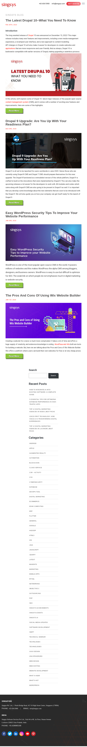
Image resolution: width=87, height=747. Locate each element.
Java (31, 545)
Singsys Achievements (39, 608)
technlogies (34, 642)
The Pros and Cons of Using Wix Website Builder (43, 295)
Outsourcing (35, 593)
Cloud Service (35, 467)
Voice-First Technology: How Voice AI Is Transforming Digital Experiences (43, 419)
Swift (31, 632)
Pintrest (33, 733)
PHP (31, 598)
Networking (34, 584)
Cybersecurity (35, 482)
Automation (34, 458)
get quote (73, 4)
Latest (32, 559)
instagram (21, 733)
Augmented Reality (37, 453)
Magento (33, 564)
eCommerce (34, 501)
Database (33, 487)
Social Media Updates (38, 622)
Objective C (34, 588)
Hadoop (32, 530)
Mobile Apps (34, 574)
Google (32, 525)
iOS (30, 540)
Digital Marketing (37, 497)
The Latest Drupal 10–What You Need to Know (41, 20)
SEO (31, 603)
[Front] (9, 4)
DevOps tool (34, 492)
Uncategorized (35, 656)
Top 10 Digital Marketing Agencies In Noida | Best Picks (42, 410)
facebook (4, 733)
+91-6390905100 (15, 726)
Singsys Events (36, 613)
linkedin (15, 733)
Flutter (32, 516)
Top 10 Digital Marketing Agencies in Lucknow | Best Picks (41, 428)
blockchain (34, 463)
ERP (31, 511)
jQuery (32, 555)
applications (10, 48)
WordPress (34, 685)
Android (32, 443)
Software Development (39, 627)
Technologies (35, 646)
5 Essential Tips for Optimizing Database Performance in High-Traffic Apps (43, 402)
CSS (31, 477)
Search (33, 370)
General (33, 521)
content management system (17, 102)
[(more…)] (14, 111)
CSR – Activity (35, 472)
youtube (27, 733)
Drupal (30, 35)
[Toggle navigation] (83, 3)
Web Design (34, 661)
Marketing (33, 569)
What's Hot (34, 680)
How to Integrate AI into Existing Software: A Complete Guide (42, 392)
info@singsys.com (58, 4)
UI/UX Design (34, 651)
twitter (10, 733)
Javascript (34, 550)
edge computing (36, 506)
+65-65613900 (44, 4)
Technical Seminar (37, 637)
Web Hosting (34, 666)
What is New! (34, 675)
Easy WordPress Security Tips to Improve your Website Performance (41, 214)
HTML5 (31, 535)
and (62, 344)
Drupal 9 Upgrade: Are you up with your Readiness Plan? (36, 122)
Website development (38, 671)
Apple (31, 448)
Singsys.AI (33, 617)
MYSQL (32, 579)
